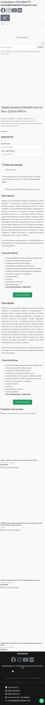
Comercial (12, 121)
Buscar (40, 47)
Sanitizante (25, 123)
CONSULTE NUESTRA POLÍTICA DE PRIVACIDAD (22, 678)
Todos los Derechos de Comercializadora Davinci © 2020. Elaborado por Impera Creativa (22, 682)
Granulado (13, 123)
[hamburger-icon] (42, 43)
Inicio (2, 51)
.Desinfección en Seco (11, 51)
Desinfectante (5, 123)
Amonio (6, 121)
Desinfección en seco (29, 121)
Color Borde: (5, 144)
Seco (30, 123)
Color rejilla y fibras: (8, 151)
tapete (34, 123)
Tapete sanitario (13, 126)
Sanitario (19, 123)
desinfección (19, 121)
